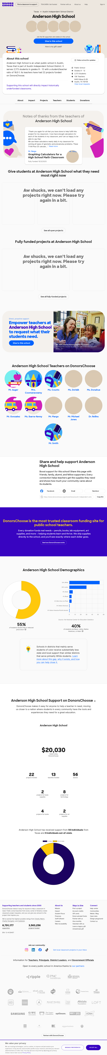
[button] (72, 497)
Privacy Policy (26, 1053)
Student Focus (60, 913)
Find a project (77, 908)
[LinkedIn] (33, 950)
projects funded (35, 926)
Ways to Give (78, 905)
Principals (44, 960)
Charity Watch (39, 919)
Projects (44, 100)
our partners (78, 966)
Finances (58, 916)
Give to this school (53, 41)
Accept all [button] (93, 1047)
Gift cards (76, 913)
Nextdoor (95, 491)
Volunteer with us (78, 924)
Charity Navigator (8, 921)
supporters (8, 926)
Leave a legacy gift (79, 926)
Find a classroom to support (27, 4)
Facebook (50, 491)
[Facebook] (40, 950)
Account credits (78, 911)
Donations (85, 100)
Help (86, 4)
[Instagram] (26, 950)
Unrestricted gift (78, 929)
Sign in (102, 4)
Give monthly (77, 921)
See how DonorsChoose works (53, 543)
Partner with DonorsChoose (53, 1035)
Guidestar (21, 921)
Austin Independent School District (58, 12)
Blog (97, 913)
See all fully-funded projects (53, 296)
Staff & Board (59, 918)
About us (77, 4)
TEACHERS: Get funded (49, 4)
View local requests (82, 84)
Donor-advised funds (80, 916)
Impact (31, 100)
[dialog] (53, 1047)
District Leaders (58, 960)
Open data (93, 916)
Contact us (93, 921)
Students (70, 100)
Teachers (57, 100)
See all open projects (53, 230)
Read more (53, 146)
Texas (36, 12)
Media (92, 913)
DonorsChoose (7, 4)
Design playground (96, 918)
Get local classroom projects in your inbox (70, 950)
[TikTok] (47, 950)
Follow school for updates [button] (86, 60)
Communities (94, 911)
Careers (57, 921)
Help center (94, 908)
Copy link (100, 497)
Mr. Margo (32, 151)
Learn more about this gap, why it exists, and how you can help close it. (58, 659)
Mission (57, 908)
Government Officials (83, 960)
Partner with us (66, 4)
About (20, 100)
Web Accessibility (61, 924)
